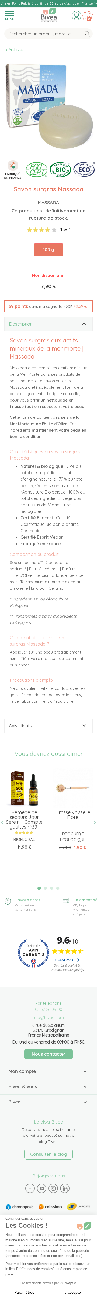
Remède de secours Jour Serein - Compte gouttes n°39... (24, 819)
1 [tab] (39, 888)
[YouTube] (41, 1188)
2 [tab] (45, 888)
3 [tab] (51, 888)
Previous (4, 822)
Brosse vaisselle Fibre (73, 814)
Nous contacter (48, 1054)
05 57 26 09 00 (48, 1009)
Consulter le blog (48, 1154)
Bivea (49, 14)
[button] (48, 306)
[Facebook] (30, 1188)
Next (92, 822)
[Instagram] (53, 1188)
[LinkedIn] (65, 1188)
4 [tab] (57, 888)
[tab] (48, 324)
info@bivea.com (48, 1017)
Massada (48, 202)
